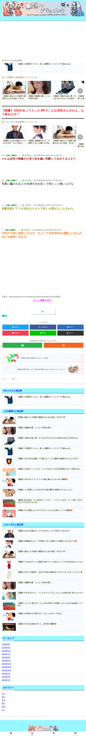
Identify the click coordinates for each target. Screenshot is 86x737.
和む (3, 703)
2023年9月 (6, 661)
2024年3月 (6, 680)
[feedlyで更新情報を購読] (22, 345)
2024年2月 (6, 677)
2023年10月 (6, 664)
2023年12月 (6, 670)
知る (3, 707)
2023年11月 (6, 667)
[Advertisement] (43, 38)
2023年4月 (6, 644)
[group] (14, 91)
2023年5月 (6, 648)
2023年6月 (6, 651)
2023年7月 (6, 654)
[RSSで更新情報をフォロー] (63, 345)
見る (5, 316)
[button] (80, 91)
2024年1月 (6, 674)
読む (3, 697)
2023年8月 (6, 657)
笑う (3, 694)
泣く (3, 710)
